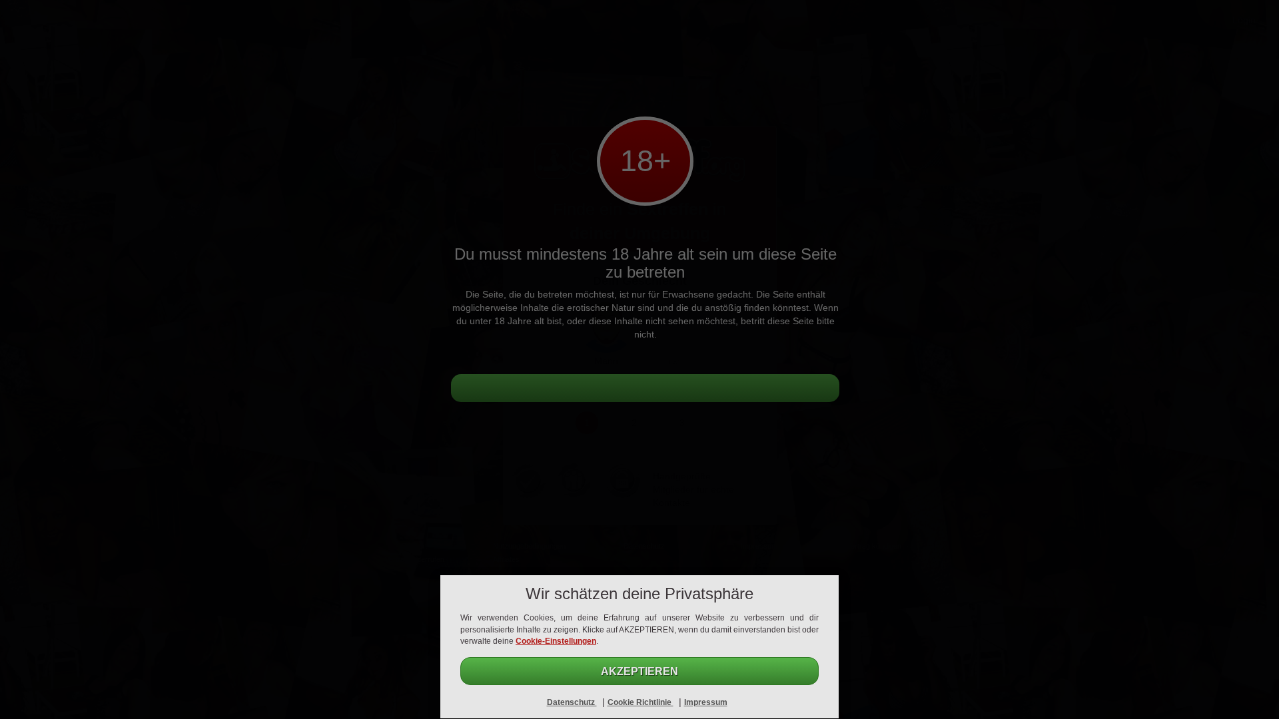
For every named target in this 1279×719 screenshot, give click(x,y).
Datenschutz (572, 702)
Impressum (705, 702)
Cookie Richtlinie (640, 702)
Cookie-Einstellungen (556, 641)
